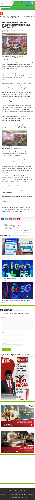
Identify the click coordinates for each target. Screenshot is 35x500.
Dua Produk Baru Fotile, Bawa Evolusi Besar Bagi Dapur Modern (23, 231)
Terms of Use (17, 496)
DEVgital (23, 490)
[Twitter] (15, 492)
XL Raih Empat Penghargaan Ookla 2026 (13, 278)
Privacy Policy (27, 494)
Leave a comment (22, 30)
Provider (7, 16)
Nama (3, 332)
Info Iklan (20, 494)
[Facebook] (13, 492)
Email (3, 338)
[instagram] (21, 492)
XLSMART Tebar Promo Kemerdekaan (12, 257)
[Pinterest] (16, 492)
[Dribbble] (18, 492)
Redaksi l (16, 494)
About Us (8, 494)
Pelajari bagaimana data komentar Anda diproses (15, 355)
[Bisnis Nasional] (17, 5)
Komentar (4, 317)
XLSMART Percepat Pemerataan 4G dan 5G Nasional (16, 300)
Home (2, 16)
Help (32, 494)
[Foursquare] (20, 492)
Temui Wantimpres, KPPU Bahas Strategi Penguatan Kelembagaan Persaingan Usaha (12, 226)
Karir (12, 494)
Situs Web (4, 343)
